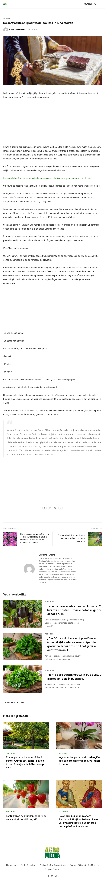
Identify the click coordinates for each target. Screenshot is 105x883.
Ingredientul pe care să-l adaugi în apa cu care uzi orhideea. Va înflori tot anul (79, 761)
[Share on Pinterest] (55, 508)
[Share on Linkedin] (60, 508)
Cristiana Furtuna (17, 30)
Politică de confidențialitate (53, 865)
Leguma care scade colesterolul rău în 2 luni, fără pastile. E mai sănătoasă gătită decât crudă (74, 610)
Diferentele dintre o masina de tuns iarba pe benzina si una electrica (71, 538)
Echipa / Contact (52, 869)
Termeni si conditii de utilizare (84, 865)
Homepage (11, 865)
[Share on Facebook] (44, 508)
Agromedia (8, 19)
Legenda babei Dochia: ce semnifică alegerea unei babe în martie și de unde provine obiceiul (47, 178)
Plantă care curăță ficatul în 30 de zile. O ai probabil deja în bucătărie (74, 676)
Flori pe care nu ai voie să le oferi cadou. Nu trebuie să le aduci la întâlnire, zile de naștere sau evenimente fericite (34, 538)
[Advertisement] (52, 122)
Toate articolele (28, 865)
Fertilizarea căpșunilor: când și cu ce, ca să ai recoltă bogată (26, 818)
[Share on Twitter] (50, 508)
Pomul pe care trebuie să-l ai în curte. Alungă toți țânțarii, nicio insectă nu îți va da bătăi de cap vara (25, 762)
